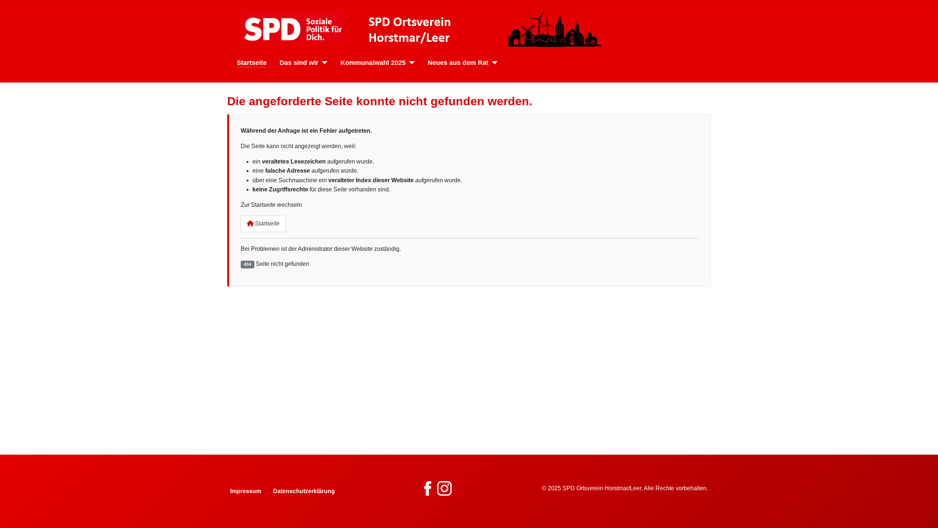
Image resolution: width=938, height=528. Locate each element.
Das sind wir (299, 62)
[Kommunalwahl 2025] (410, 62)
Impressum (245, 491)
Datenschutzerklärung (304, 491)
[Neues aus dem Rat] (493, 62)
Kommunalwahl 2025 (373, 62)
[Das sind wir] (323, 62)
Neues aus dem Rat (458, 62)
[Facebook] (427, 488)
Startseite (252, 62)
